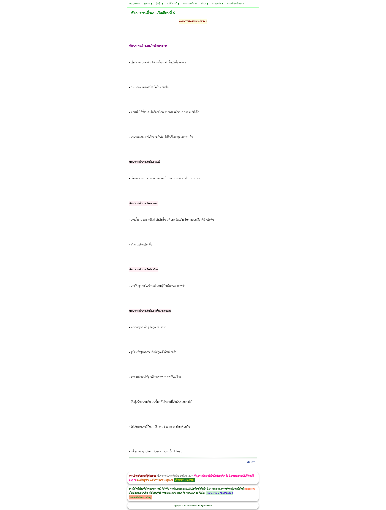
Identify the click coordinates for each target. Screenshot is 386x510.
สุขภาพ (147, 4)
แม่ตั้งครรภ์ (172, 4)
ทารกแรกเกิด (189, 4)
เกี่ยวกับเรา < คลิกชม (184, 480)
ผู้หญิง (159, 4)
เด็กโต (204, 4)
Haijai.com (134, 4)
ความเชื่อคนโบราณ (235, 4)
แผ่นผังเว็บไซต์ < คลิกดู (140, 497)
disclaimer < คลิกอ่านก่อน (219, 493)
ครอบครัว (216, 4)
